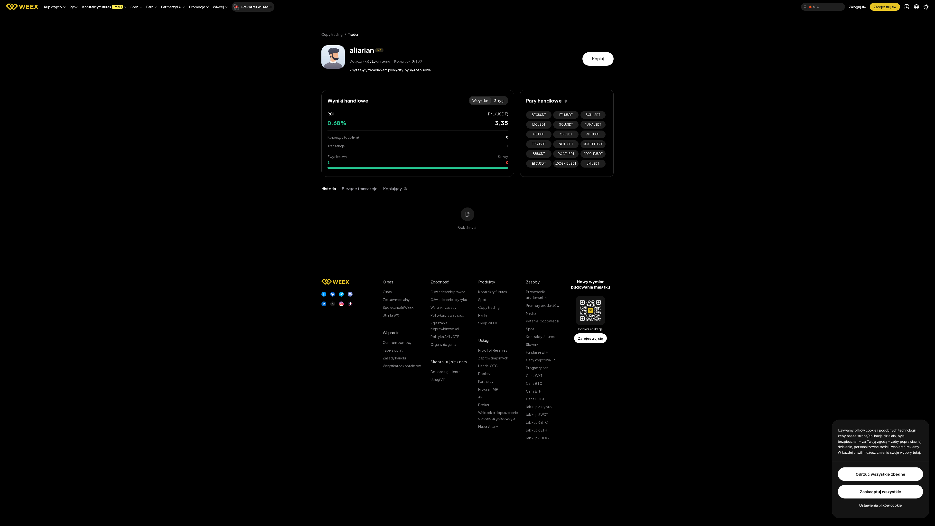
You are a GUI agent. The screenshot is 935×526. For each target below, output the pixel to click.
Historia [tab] (328, 188)
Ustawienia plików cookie (880, 505)
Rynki (74, 7)
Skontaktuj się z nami (449, 361)
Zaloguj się (857, 7)
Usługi (483, 340)
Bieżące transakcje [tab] (359, 188)
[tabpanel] (467, 215)
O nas (388, 281)
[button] (55, 7)
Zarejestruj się (590, 338)
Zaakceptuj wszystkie (880, 491)
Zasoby (533, 281)
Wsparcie (391, 332)
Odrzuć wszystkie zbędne (880, 474)
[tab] (395, 189)
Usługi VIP (438, 379)
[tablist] (364, 189)
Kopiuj (598, 58)
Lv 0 (379, 50)
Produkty (486, 281)
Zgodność (439, 281)
